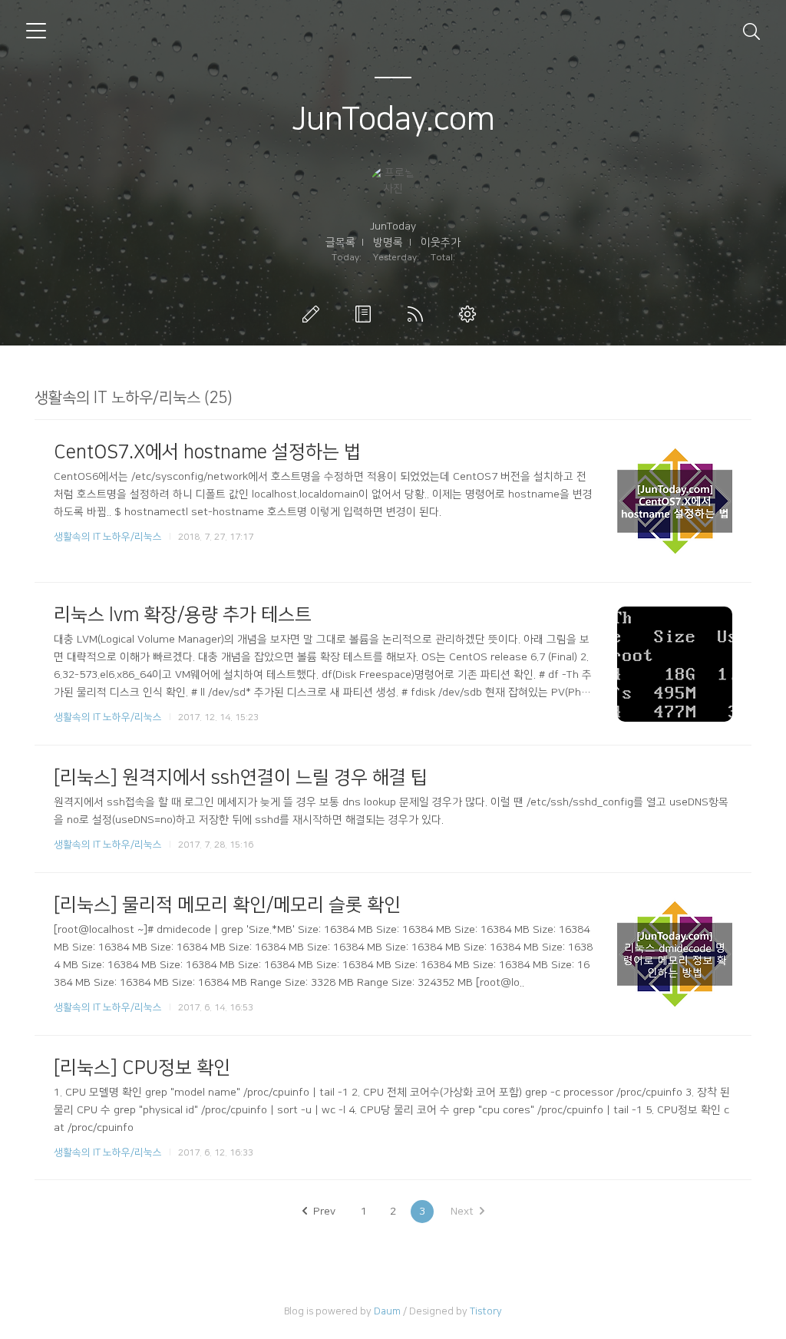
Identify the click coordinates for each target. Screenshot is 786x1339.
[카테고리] (36, 30)
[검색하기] (751, 30)
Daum (387, 1311)
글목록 (340, 242)
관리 (470, 314)
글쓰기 (314, 314)
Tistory (486, 1311)
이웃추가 (441, 242)
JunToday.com (393, 119)
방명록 (388, 242)
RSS (418, 314)
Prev (324, 1211)
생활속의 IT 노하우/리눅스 (108, 536)
